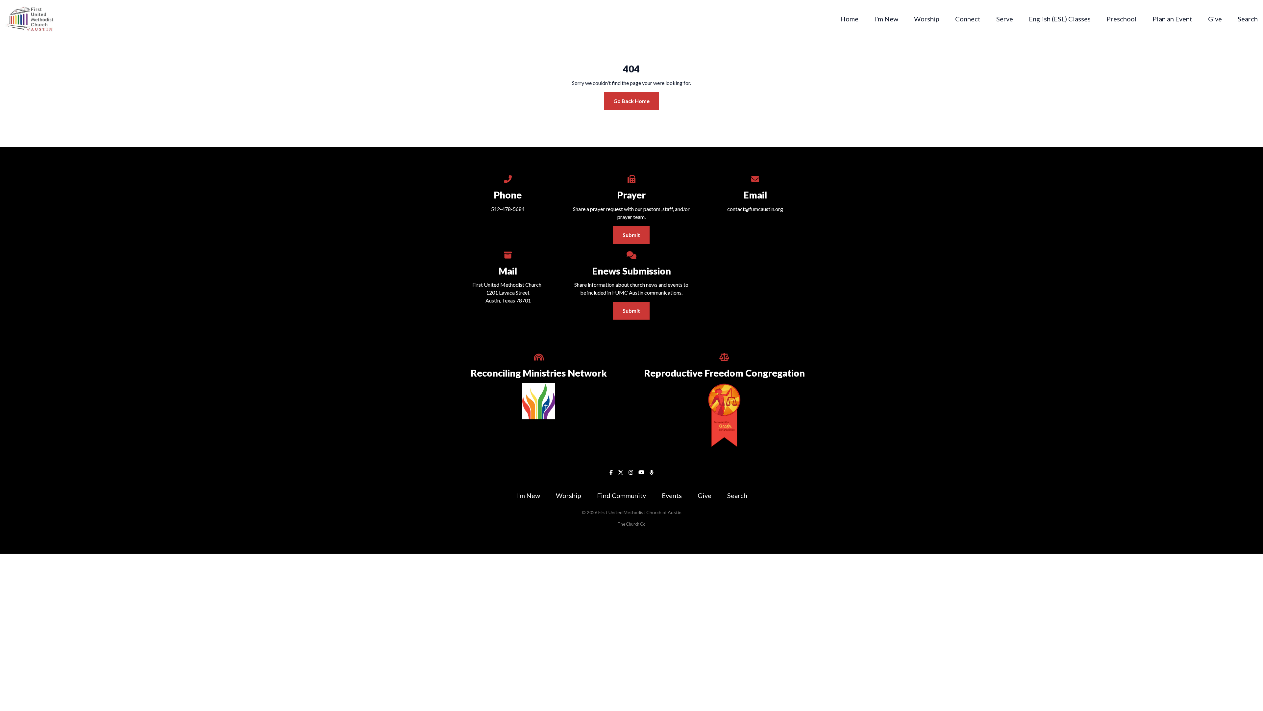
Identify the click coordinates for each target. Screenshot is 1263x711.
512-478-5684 (508, 209)
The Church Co (631, 524)
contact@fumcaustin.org (755, 209)
